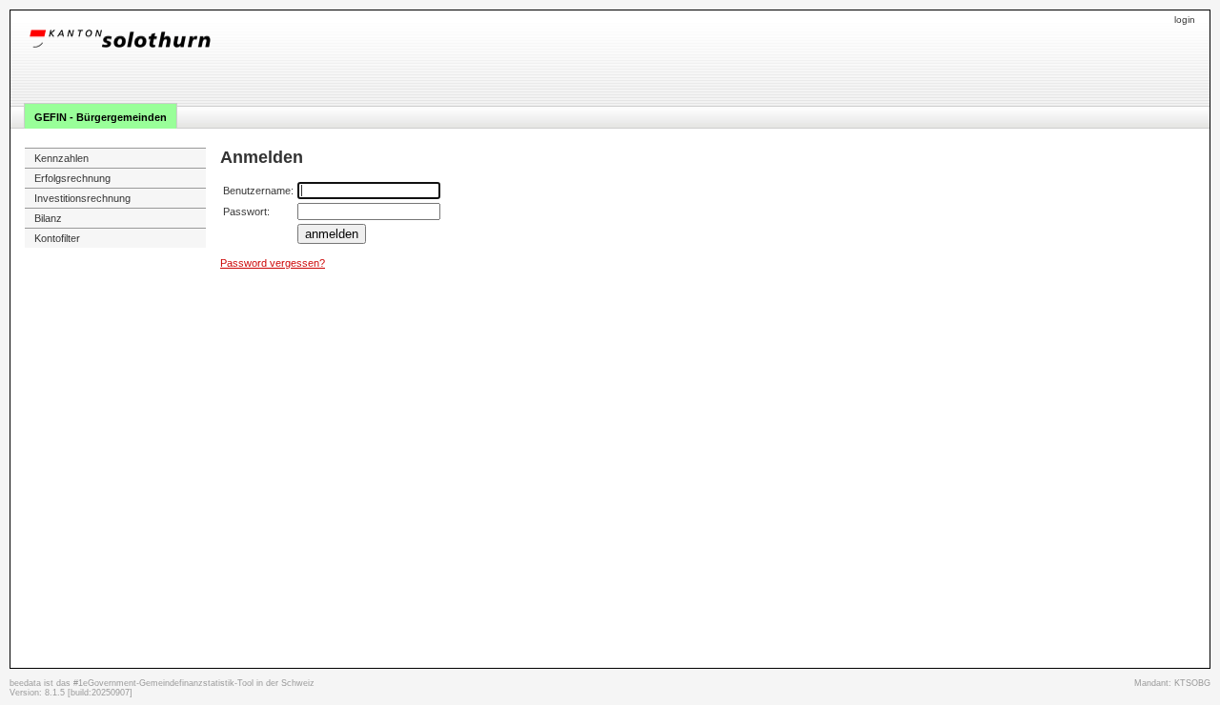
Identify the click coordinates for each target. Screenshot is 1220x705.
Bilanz (48, 218)
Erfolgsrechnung (72, 178)
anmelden (331, 234)
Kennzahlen (61, 158)
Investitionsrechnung (82, 198)
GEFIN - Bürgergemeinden (100, 117)
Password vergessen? (272, 263)
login (1184, 19)
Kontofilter (57, 238)
